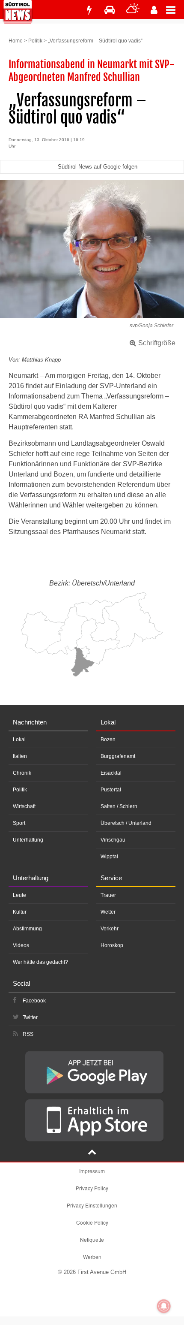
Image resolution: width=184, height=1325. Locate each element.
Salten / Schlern (119, 806)
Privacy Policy (92, 1188)
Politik (35, 41)
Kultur (20, 912)
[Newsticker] (89, 10)
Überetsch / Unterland (126, 823)
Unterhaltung (28, 840)
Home (16, 41)
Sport (19, 823)
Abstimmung (27, 929)
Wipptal (109, 857)
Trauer (108, 895)
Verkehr (110, 929)
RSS (28, 1034)
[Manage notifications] (164, 1306)
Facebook (34, 1001)
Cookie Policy (92, 1222)
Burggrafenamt (118, 756)
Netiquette (92, 1239)
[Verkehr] (109, 10)
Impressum (92, 1170)
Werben (92, 1256)
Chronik (22, 773)
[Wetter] (132, 10)
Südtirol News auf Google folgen (97, 166)
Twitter (30, 1017)
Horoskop (112, 945)
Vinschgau (113, 840)
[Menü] (175, 9)
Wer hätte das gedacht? (40, 962)
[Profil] (154, 10)
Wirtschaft (24, 806)
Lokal (19, 739)
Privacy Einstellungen (92, 1205)
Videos (21, 945)
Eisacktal (111, 773)
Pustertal (111, 790)
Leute (19, 895)
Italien (20, 756)
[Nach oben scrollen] (92, 1153)
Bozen (108, 739)
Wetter (108, 912)
